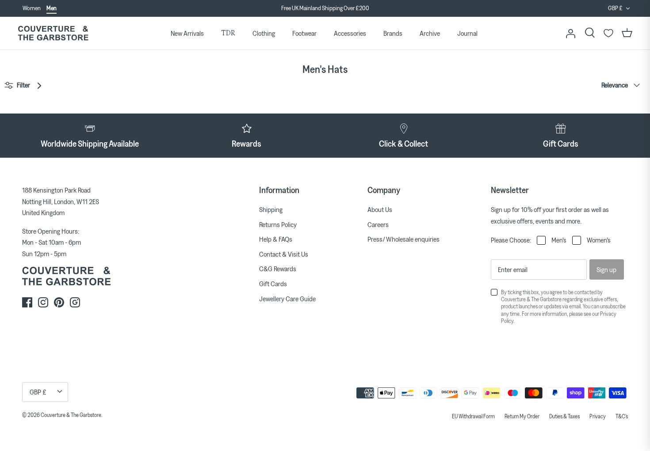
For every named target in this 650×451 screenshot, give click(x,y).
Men (51, 7)
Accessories (350, 33)
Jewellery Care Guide (287, 299)
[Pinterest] (59, 302)
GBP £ (615, 7)
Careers (378, 224)
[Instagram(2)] (75, 302)
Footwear (304, 33)
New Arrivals (187, 33)
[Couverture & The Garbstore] (53, 33)
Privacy (597, 416)
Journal (467, 33)
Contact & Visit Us (283, 254)
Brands (392, 33)
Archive (430, 33)
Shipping (271, 209)
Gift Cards (273, 284)
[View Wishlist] (608, 33)
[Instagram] (43, 302)
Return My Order (522, 416)
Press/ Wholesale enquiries (403, 239)
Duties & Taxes (564, 416)
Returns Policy (278, 224)
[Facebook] (27, 302)
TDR (228, 33)
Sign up (606, 269)
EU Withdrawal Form (473, 416)
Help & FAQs (275, 239)
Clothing (263, 33)
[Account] (570, 33)
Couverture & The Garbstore (71, 415)
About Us (379, 209)
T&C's (622, 416)
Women (32, 7)
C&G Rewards (277, 269)
